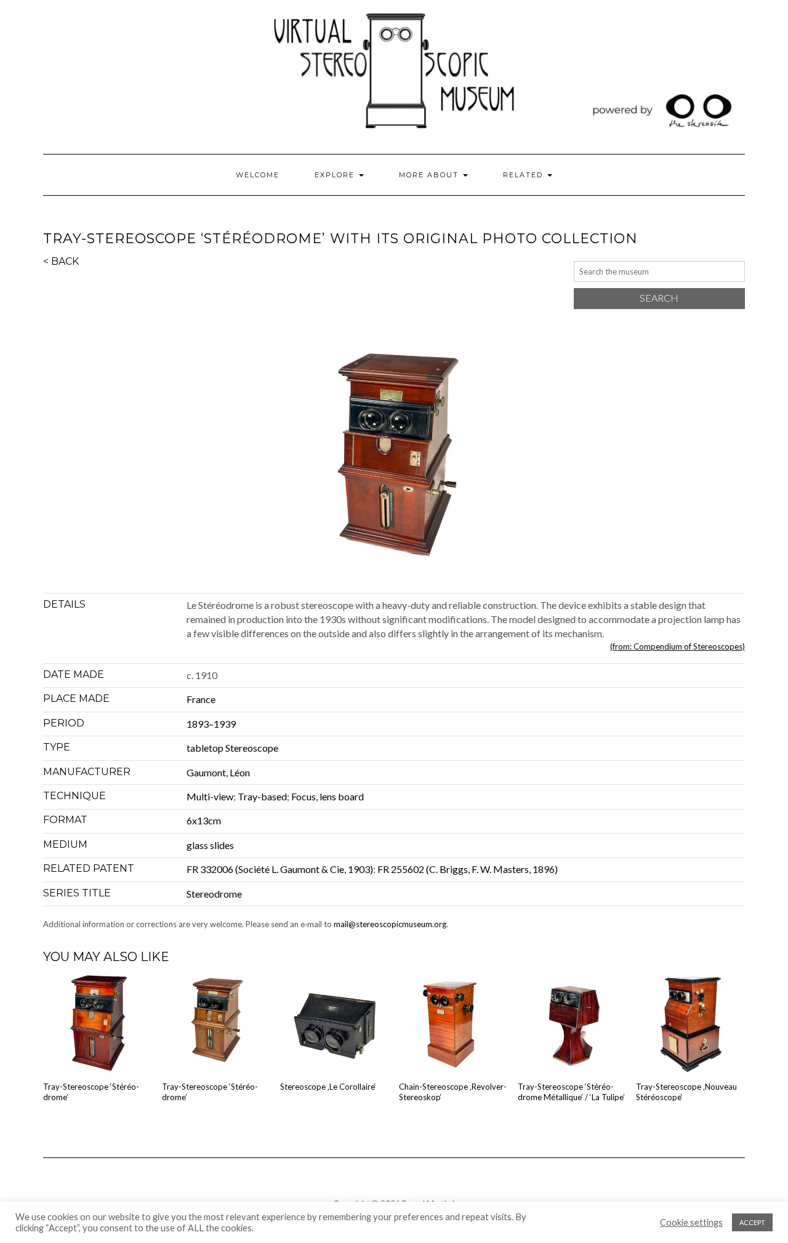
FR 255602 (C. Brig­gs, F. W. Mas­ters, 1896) (467, 869)
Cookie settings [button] (691, 1222)
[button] (394, 458)
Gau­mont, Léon (218, 772)
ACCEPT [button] (752, 1222)
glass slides (210, 845)
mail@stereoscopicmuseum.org (390, 924)
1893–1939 (211, 724)
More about (430, 175)
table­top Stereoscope (232, 748)
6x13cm (204, 820)
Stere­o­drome (214, 893)
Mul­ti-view (210, 796)
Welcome (257, 175)
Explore (336, 175)
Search (659, 298)
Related (524, 175)
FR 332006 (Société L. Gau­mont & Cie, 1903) (280, 869)
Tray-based (262, 796)
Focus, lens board (327, 796)
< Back (61, 261)
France (201, 699)
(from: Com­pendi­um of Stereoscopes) (677, 646)
